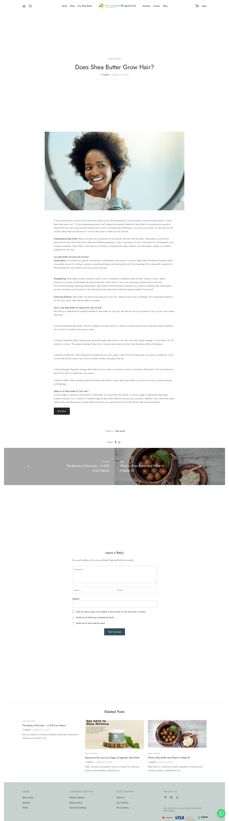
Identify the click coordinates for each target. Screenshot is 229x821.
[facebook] (165, 797)
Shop (72, 5)
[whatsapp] (177, 797)
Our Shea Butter (85, 5)
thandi (106, 74)
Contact (156, 5)
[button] (221, 813)
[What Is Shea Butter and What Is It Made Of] (177, 734)
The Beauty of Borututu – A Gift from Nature (44, 725)
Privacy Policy (122, 807)
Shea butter (114, 58)
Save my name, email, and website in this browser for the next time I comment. (111, 611)
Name (77, 590)
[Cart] (197, 6)
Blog (165, 5)
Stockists (146, 5)
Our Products (122, 802)
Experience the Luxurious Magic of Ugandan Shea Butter (112, 757)
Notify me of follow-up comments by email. (95, 617)
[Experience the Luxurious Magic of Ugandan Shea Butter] (114, 734)
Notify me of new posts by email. (90, 623)
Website (75, 598)
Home (64, 5)
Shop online (27, 797)
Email (121, 590)
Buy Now (62, 411)
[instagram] (171, 797)
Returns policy (75, 802)
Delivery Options (76, 797)
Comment (79, 569)
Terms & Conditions (78, 807)
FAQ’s (25, 807)
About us (120, 797)
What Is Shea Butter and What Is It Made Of (169, 757)
